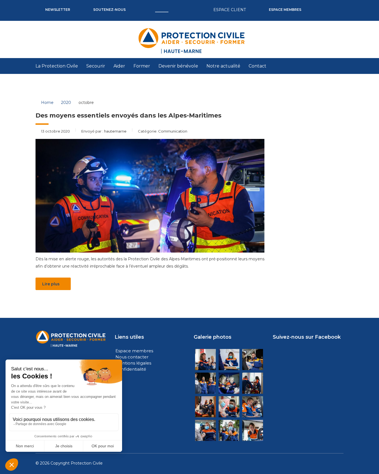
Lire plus (51, 283)
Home (47, 102)
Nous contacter (131, 357)
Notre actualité (223, 66)
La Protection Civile (57, 66)
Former (141, 66)
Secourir (95, 66)
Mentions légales (133, 363)
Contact (257, 66)
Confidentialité (130, 369)
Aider (119, 66)
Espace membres (134, 350)
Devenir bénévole (178, 66)
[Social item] (318, 5)
